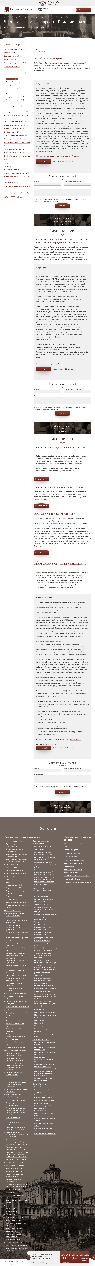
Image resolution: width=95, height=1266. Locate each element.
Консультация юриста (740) (13, 49)
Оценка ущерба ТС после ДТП (16, 1217)
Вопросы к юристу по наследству (17, 1006)
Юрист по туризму (40, 884)
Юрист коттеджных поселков (16, 870)
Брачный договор (12, 1039)
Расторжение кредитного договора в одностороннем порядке (43, 909)
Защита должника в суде (42, 991)
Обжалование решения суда (15, 1242)
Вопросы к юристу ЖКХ (14, 885)
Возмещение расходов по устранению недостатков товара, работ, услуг (45, 865)
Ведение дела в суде (13, 1239)
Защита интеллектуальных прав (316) (16, 176)
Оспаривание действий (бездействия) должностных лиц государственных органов (45, 948)
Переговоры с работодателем (16, 1159)
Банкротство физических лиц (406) (15, 135)
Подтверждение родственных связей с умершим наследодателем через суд (16, 968)
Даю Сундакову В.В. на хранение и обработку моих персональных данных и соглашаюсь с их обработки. (60, 200)
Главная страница (10, 17)
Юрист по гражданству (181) (14, 152)
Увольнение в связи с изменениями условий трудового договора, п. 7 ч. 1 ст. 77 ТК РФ (17, 1142)
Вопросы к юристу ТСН (14, 896)
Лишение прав (11, 1209)
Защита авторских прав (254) (14, 128)
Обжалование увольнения (15, 1162)
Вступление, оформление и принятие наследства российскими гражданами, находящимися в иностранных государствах (16, 917)
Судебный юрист (10, 1231)
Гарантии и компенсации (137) (15, 103)
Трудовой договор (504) (13, 91)
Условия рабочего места (14, 1189)
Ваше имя (36, 181)
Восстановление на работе (15, 1168)
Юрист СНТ (10, 876)
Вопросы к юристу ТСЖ (14, 888)
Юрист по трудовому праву (14, 1100)
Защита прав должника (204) (14, 139)
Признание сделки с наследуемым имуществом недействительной (15, 960)
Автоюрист (8, 1206)
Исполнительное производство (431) (16, 115)
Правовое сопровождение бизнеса (77, 882)
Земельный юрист (11, 899)
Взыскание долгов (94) (11, 132)
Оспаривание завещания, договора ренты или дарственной (14, 927)
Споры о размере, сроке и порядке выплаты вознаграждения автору (14, 1074)
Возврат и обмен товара (42, 846)
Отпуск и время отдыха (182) (15, 100)
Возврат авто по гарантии (14, 1220)
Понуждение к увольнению (15, 1165)
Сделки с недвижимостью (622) (15, 121)
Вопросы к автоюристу (14, 1228)
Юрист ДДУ (10, 879)
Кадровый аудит (11, 1192)
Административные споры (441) (15, 149)
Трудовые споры (48, 17)
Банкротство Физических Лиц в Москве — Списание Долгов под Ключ (45, 996)
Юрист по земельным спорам (16, 902)
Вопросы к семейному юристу (16, 1047)
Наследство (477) (10, 59)
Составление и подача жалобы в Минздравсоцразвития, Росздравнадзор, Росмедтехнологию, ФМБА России (45, 1057)
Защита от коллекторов (42, 904)
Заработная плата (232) (13, 88)
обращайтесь (75, 739)
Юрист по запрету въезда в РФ (44, 1012)
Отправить (62, 205)
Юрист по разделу (12, 864)
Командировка (61, 17)
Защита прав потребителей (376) (15, 63)
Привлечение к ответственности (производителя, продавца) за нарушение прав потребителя (45, 872)
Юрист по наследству (12, 910)
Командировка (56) (12, 79)
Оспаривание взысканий (14, 1171)
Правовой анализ (39, 1084)
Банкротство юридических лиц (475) (16, 173)
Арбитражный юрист (72, 857)
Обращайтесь (63, 364)
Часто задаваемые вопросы (29, 17)
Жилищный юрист (11, 868)
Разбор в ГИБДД (11, 1211)
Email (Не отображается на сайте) (72, 181)
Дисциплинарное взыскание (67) (16, 73)
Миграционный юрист (41, 1009)
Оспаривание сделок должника (45, 988)
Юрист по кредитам (40, 896)
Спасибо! (45, 161)
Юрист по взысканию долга (74, 860)
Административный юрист (42, 938)
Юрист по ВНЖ (39, 1023)
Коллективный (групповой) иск (16, 1245)
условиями (46, 201)
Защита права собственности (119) (16, 125)
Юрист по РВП (39, 1020)
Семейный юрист (10, 1010)
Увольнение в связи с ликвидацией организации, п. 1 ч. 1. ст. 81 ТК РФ (17, 1134)
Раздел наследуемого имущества (17, 993)
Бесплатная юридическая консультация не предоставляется (43, 1108)
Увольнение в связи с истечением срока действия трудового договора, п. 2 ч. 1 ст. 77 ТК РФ (17, 1154)
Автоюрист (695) (9, 52)
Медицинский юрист (40, 1039)
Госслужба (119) (11, 109)
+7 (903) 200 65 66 (55, 2)
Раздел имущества (12, 1018)
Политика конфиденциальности (12, 1264)
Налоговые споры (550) (12, 182)
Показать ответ (41, 479)
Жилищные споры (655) (12, 66)
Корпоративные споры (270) (13, 169)
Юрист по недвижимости (14, 841)
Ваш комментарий (38, 188)
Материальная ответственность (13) (17, 112)
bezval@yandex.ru (52, 4)
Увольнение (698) (11, 76)
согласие (41, 199)
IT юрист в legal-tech (72, 879)
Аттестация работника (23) (14, 106)
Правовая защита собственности (76, 875)
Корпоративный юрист (72, 853)
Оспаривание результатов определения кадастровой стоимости (43, 955)
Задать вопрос (83, 10)
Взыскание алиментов (13, 1021)
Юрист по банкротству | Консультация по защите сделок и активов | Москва (45, 1004)
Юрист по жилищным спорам (16, 873)
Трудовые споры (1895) (12, 70)
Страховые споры (12, 1214)
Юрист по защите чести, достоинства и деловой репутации (41, 890)
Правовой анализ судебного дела (45, 1087)
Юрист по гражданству (42, 1026)
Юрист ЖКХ (10, 882)
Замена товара (39, 849)
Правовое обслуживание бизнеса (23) (16, 193)
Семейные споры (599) (11, 56)
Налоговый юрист (71, 850)
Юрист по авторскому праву (15, 1050)
